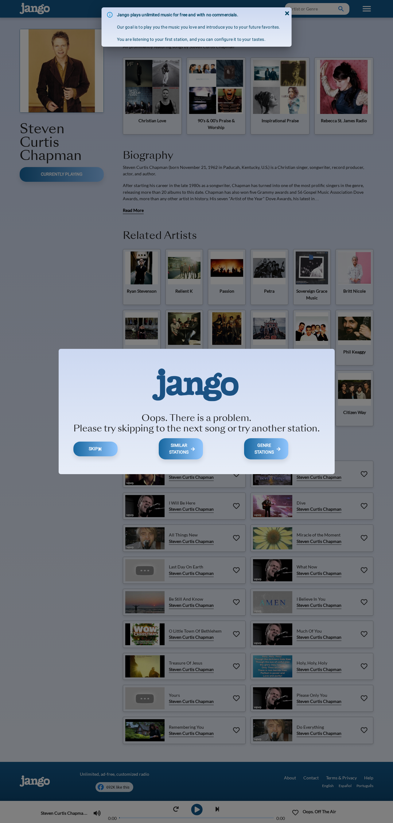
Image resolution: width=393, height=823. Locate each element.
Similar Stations (179, 449)
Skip (93, 448)
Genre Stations (264, 449)
